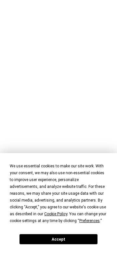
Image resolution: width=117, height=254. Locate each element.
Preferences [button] (89, 221)
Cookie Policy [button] (55, 214)
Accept (58, 239)
